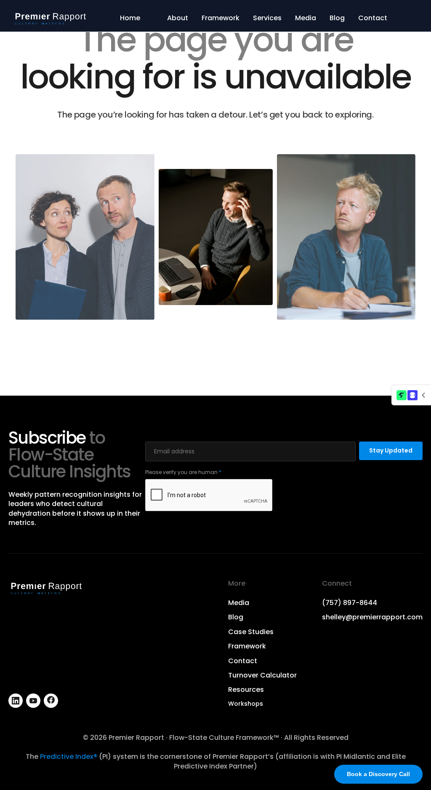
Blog (337, 18)
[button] (411, 395)
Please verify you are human (183, 472)
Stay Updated (390, 450)
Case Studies (251, 632)
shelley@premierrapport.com (372, 617)
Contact (372, 18)
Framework (220, 18)
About (177, 18)
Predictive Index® (68, 756)
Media (305, 18)
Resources (246, 689)
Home (130, 18)
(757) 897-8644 (349, 603)
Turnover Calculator (262, 675)
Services (267, 18)
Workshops (245, 704)
